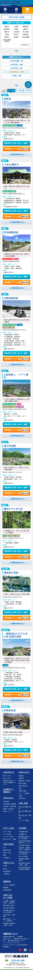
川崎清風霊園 (11, 298)
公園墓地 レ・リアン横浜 (16, 376)
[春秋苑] (16, 109)
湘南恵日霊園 (11, 572)
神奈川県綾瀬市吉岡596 (12, 261)
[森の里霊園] (16, 456)
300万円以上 (16, 72)
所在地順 (28, 90)
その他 (16, 76)
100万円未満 (16, 61)
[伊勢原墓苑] (16, 721)
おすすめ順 (11, 90)
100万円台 (16, 65)
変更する (25, 45)
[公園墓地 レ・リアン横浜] (16, 388)
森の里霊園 (10, 445)
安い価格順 (19, 90)
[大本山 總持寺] (16, 175)
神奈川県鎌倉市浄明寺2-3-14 (13, 538)
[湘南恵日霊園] (16, 583)
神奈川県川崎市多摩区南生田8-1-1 (15, 128)
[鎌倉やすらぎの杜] (16, 520)
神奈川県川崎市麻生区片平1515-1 (15, 330)
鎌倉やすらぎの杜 (13, 508)
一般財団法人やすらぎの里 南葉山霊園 (16, 635)
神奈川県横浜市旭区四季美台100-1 (15, 409)
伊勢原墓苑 (10, 710)
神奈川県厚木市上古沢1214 (13, 472)
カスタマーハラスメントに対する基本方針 (15, 945)
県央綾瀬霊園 (11, 232)
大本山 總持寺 (11, 164)
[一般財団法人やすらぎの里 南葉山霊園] (16, 647)
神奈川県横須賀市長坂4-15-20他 (14, 668)
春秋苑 (7, 98)
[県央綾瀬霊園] (16, 243)
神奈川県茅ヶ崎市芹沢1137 (13, 597)
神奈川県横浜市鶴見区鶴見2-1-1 (14, 194)
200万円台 (16, 68)
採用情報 (5, 947)
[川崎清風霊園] (16, 309)
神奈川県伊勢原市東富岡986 (13, 735)
